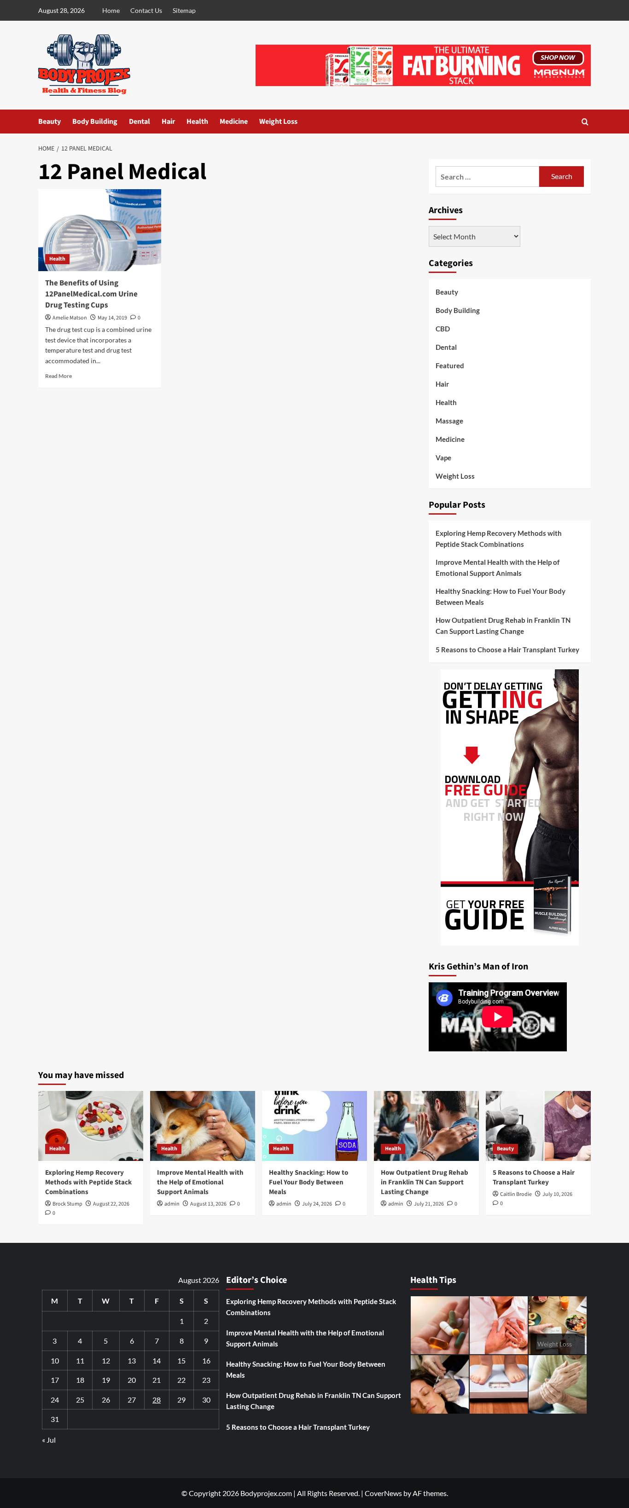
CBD (443, 329)
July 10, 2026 (557, 1194)
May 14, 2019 (112, 318)
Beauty (49, 121)
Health (197, 121)
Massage (449, 421)
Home (111, 10)
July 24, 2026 (317, 1204)
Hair (168, 121)
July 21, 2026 (429, 1204)
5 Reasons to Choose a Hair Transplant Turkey (507, 649)
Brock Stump (67, 1204)
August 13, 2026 (208, 1204)
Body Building (94, 121)
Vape (443, 457)
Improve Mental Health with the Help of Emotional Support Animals (497, 567)
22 (181, 1379)
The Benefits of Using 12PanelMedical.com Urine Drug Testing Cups (91, 294)
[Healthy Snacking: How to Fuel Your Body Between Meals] (314, 1126)
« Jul (49, 1439)
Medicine (234, 121)
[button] (585, 122)
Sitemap (184, 10)
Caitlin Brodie (516, 1194)
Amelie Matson (69, 318)
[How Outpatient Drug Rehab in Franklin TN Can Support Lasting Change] (426, 1126)
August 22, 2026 (111, 1204)
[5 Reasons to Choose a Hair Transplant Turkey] (538, 1126)
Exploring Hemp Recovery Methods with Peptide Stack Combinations (499, 538)
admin (172, 1204)
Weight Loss (278, 121)
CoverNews (383, 1493)
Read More (58, 375)
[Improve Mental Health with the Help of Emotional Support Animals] (202, 1126)
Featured (450, 365)
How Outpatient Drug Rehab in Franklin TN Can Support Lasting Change (503, 625)
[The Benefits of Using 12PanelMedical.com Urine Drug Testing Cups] (99, 230)
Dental (139, 121)
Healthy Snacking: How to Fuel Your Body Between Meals (500, 596)
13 (132, 1360)
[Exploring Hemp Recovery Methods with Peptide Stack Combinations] (90, 1126)
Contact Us (146, 10)
